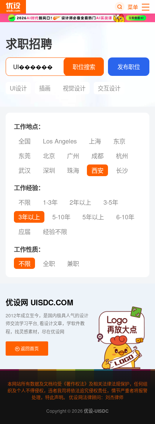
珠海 (73, 170)
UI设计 (18, 88)
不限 (24, 202)
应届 (24, 231)
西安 (97, 170)
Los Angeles (60, 140)
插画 (44, 88)
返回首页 (29, 348)
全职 (49, 263)
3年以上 (29, 216)
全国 (24, 140)
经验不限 (55, 231)
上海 (95, 140)
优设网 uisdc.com (39, 302)
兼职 (73, 263)
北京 (49, 155)
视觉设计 (74, 88)
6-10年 (125, 216)
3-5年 (110, 202)
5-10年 (61, 216)
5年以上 (93, 216)
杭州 (122, 155)
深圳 (49, 170)
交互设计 (109, 88)
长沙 (122, 170)
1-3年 (50, 202)
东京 (119, 140)
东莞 (24, 155)
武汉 (24, 170)
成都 (97, 155)
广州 (73, 155)
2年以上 (80, 202)
